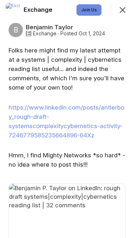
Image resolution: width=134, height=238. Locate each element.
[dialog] (67, 119)
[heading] (39, 9)
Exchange (44, 33)
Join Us (89, 9)
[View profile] (13, 10)
